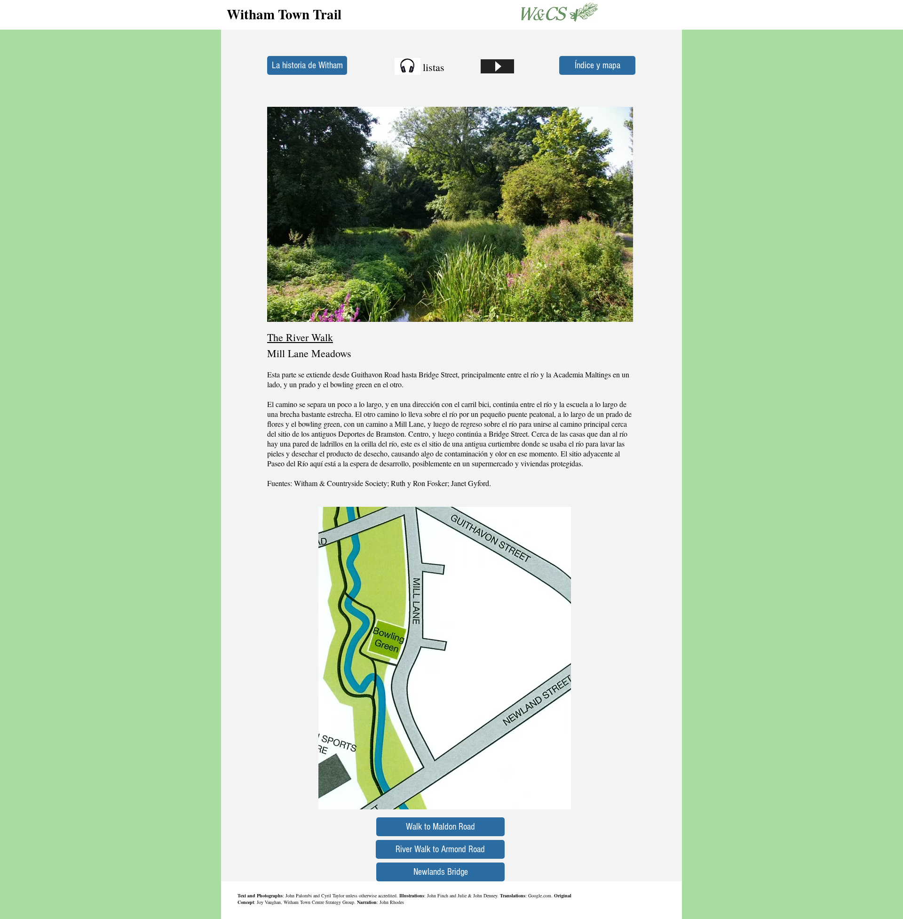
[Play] (497, 66)
